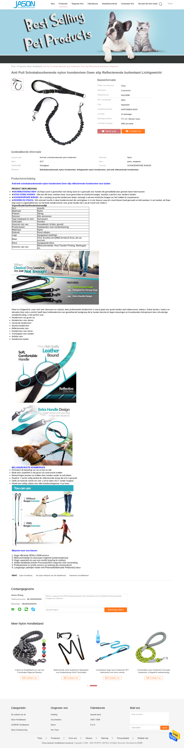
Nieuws (89, 738)
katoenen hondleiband (79, 575)
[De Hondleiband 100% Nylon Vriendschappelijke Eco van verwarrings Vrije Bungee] (29, 648)
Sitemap (104, 738)
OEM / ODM (95, 720)
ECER (139, 743)
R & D (92, 725)
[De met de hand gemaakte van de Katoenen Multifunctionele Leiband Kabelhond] (71, 648)
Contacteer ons (127, 4)
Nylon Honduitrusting (19, 730)
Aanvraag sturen (116, 610)
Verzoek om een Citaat (147, 4)
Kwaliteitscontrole (109, 4)
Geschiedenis (56, 720)
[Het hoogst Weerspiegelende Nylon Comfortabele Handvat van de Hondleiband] (153, 648)
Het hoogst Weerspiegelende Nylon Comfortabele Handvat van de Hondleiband (153, 671)
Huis (53, 4)
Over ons (73, 738)
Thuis (39, 738)
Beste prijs (110, 131)
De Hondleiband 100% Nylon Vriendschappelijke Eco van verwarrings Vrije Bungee (29, 671)
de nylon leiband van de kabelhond (51, 575)
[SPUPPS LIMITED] (24, 4)
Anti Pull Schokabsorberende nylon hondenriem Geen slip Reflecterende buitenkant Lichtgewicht (80, 66)
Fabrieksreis (93, 4)
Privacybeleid (123, 738)
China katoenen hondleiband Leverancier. (58, 743)
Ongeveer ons (78, 4)
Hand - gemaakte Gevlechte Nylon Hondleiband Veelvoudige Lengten (112, 671)
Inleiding (54, 715)
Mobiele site (143, 738)
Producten (63, 4)
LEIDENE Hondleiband (20, 725)
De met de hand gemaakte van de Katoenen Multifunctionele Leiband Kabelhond (71, 671)
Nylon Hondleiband (18, 720)
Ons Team (55, 730)
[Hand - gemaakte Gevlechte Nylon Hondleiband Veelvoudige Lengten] (112, 648)
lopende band (95, 715)
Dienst (53, 725)
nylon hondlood (25, 575)
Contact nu (135, 131)
